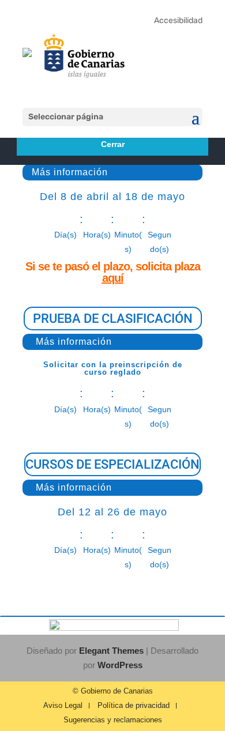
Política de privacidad (133, 706)
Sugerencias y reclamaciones (112, 720)
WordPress (119, 665)
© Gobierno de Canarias (113, 691)
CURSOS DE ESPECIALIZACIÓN (112, 464)
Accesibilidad (178, 20)
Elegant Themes (111, 650)
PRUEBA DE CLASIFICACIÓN (113, 318)
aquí (112, 278)
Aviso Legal (62, 706)
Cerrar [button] (113, 144)
